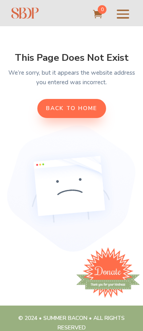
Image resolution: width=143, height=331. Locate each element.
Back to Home (71, 108)
